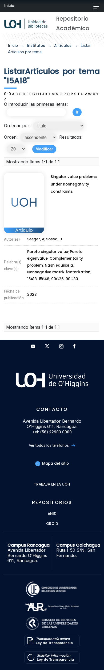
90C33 (72, 279)
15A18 (32, 279)
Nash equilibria (59, 265)
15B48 (44, 279)
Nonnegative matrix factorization (58, 272)
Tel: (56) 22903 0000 (52, 432)
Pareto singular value (47, 251)
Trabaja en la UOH (52, 484)
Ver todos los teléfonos (49, 445)
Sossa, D (54, 239)
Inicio (9, 5)
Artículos (62, 45)
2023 (32, 294)
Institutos (36, 45)
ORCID (52, 524)
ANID (52, 514)
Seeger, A (35, 239)
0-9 (7, 94)
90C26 (57, 279)
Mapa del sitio (55, 463)
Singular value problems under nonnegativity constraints (74, 184)
